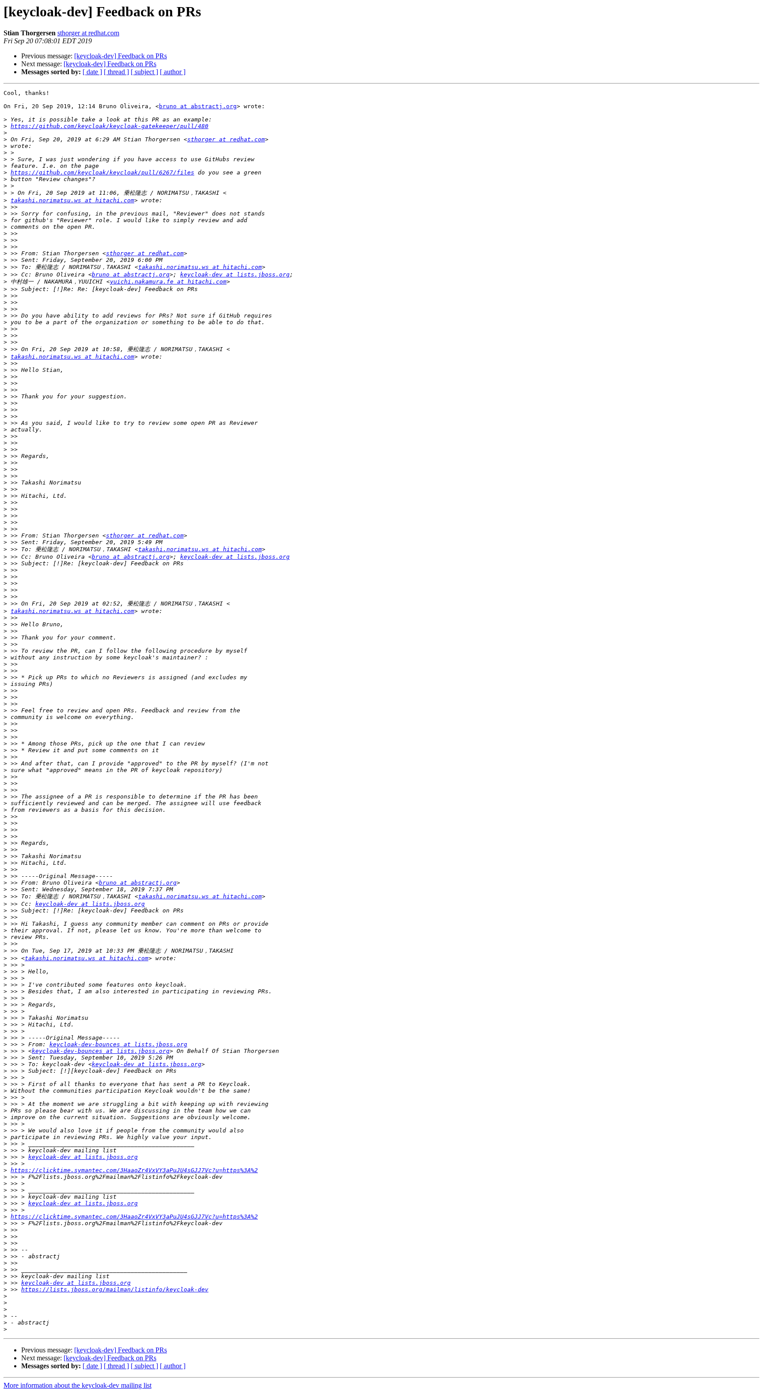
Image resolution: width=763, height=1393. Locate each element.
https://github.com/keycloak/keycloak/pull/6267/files (102, 172)
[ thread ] (116, 72)
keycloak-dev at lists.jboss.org (235, 274)
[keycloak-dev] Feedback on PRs (120, 56)
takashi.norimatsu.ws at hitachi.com (72, 200)
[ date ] (92, 72)
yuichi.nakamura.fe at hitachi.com (168, 281)
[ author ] (172, 72)
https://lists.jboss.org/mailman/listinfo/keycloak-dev (114, 1289)
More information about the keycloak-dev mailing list (77, 1385)
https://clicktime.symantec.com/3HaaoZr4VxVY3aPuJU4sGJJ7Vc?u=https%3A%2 (134, 1170)
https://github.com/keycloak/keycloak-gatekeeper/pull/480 (109, 126)
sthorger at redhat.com (88, 33)
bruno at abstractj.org (198, 106)
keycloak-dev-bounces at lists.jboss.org (118, 1044)
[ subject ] (144, 72)
